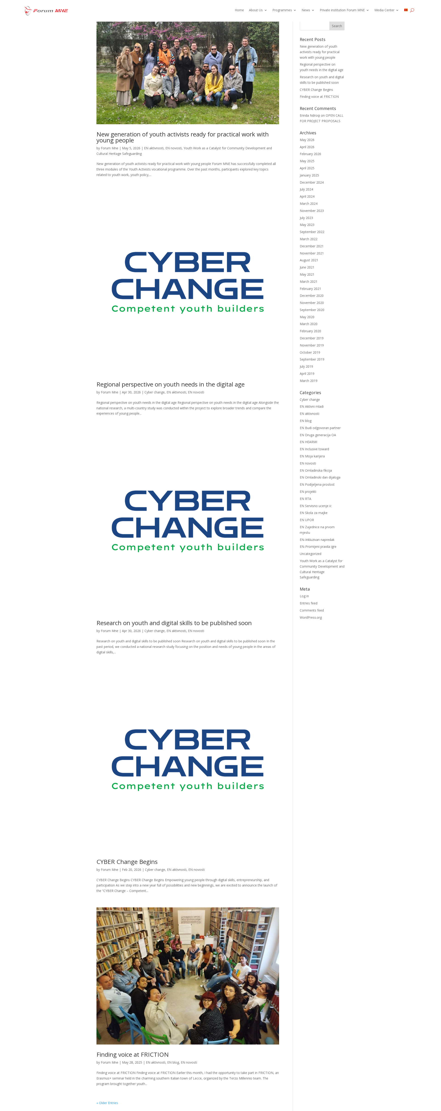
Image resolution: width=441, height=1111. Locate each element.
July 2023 (306, 218)
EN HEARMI (308, 442)
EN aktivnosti (154, 148)
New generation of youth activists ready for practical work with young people (182, 137)
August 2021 (309, 260)
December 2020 (312, 295)
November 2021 (312, 253)
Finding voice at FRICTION (132, 1054)
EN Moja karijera (312, 456)
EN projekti (308, 491)
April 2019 (307, 373)
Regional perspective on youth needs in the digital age (170, 384)
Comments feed (312, 610)
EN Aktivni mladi (312, 406)
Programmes (282, 10)
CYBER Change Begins (127, 861)
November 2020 (312, 302)
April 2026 (307, 147)
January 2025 (309, 175)
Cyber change (154, 392)
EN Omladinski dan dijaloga (320, 477)
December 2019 (312, 338)
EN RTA (305, 498)
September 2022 (312, 232)
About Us (256, 10)
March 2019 (308, 380)
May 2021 (307, 274)
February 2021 (310, 288)
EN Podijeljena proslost (317, 484)
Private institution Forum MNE (342, 10)
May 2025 (307, 161)
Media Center (384, 10)
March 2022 (308, 239)
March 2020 (308, 324)
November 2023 (312, 210)
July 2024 (306, 189)
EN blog (173, 1062)
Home (239, 10)
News (306, 10)
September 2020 (312, 310)
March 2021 (308, 281)
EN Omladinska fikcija (316, 470)
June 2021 (307, 267)
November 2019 (312, 345)
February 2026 (310, 154)
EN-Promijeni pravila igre (318, 546)
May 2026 (307, 140)
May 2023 (307, 224)
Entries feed (308, 603)
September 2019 (312, 359)
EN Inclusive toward (314, 449)
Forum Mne (109, 148)
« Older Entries (107, 1103)
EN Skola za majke (314, 513)
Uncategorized (310, 553)
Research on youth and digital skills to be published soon (174, 623)
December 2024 (312, 182)
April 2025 (307, 168)
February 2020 (310, 331)
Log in (304, 596)
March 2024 (308, 203)
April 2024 (307, 196)
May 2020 (307, 317)
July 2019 (306, 366)
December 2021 (312, 246)
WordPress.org (311, 617)
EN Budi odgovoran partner (320, 428)
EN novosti (173, 148)
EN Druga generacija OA (318, 435)
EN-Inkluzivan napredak (317, 539)
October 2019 (310, 352)
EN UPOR (307, 520)
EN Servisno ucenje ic (316, 506)
